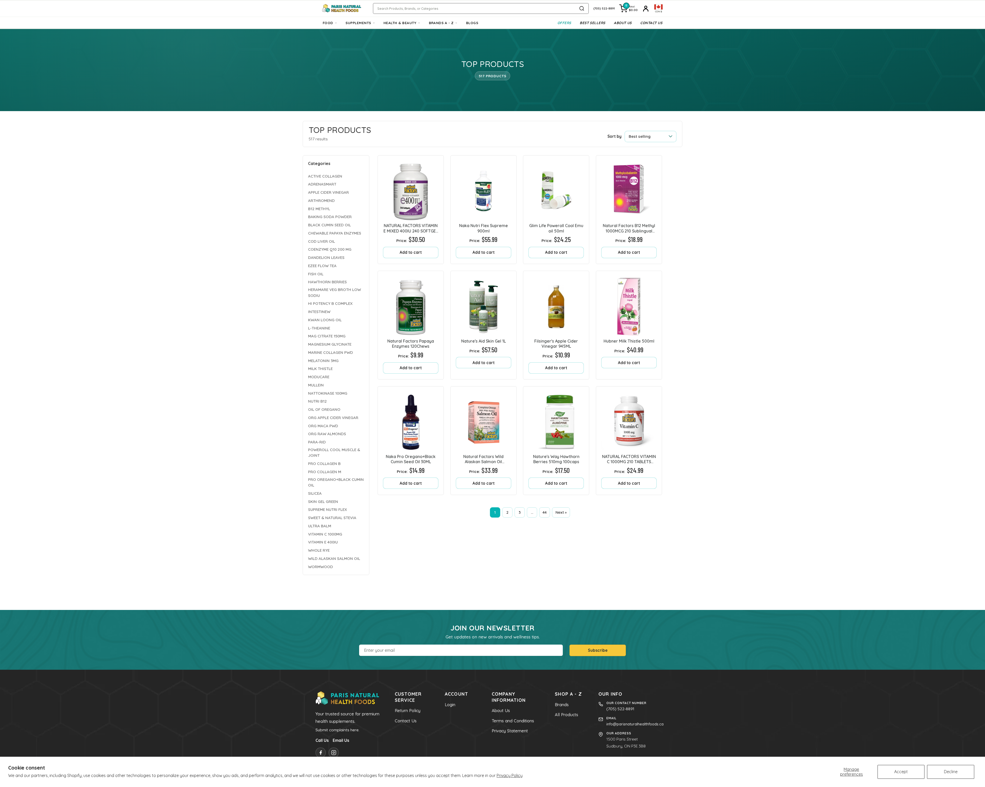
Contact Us (651, 23)
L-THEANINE (319, 328)
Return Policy (407, 710)
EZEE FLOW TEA (322, 265)
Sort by (614, 136)
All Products (566, 714)
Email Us (341, 740)
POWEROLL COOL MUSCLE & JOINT (334, 452)
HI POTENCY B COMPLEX (330, 303)
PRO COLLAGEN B (324, 463)
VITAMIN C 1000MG (325, 534)
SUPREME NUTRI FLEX (327, 509)
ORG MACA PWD (323, 425)
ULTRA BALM (319, 525)
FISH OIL (315, 273)
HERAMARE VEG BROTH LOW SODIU (334, 292)
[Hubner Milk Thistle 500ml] (629, 304)
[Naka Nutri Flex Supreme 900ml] (483, 188)
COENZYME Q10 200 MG (329, 249)
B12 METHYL (319, 208)
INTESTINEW (319, 311)
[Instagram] (334, 752)
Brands (562, 704)
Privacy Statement (510, 730)
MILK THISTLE (320, 368)
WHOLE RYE (319, 550)
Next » (561, 512)
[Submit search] (581, 8)
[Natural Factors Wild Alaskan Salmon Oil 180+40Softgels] (483, 419)
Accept (901, 771)
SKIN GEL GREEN (323, 501)
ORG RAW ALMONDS (327, 433)
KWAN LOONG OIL (325, 319)
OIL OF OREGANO (324, 409)
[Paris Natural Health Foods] (341, 8)
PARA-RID (317, 442)
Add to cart (411, 252)
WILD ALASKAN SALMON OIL (334, 558)
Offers (564, 23)
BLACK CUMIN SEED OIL (329, 224)
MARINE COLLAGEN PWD (330, 352)
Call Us (322, 740)
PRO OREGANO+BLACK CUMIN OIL (336, 482)
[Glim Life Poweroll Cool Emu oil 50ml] (556, 188)
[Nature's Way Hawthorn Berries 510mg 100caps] (556, 419)
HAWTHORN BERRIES (327, 281)
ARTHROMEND (321, 200)
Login (450, 704)
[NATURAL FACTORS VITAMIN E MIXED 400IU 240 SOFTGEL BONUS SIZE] (411, 188)
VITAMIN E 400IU (323, 542)
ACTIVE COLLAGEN (325, 176)
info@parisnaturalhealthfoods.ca (635, 724)
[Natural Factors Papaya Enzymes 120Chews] (411, 304)
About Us (623, 23)
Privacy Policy (510, 775)
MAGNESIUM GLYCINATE (329, 344)
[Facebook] (321, 752)
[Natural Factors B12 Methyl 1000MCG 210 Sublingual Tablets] (629, 188)
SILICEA (315, 493)
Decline (951, 771)
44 (545, 512)
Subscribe (598, 650)
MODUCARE (318, 376)
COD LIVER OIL (321, 241)
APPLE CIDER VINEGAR (328, 192)
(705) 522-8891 (620, 708)
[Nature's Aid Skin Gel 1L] (483, 304)
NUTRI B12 (317, 401)
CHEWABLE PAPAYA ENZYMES (334, 233)
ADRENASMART (322, 184)
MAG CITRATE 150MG (327, 336)
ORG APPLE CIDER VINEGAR (333, 417)
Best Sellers (592, 23)
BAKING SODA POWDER (330, 216)
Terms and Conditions (513, 720)
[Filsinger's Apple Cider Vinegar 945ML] (556, 304)
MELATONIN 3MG (323, 360)
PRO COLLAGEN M (324, 471)
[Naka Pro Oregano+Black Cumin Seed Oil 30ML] (411, 419)
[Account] (646, 8)
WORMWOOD (320, 566)
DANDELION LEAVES (326, 257)
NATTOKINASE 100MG (327, 393)
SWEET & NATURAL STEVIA (332, 517)
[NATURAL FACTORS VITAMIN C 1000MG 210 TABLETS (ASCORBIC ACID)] (629, 419)
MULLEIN (316, 385)
